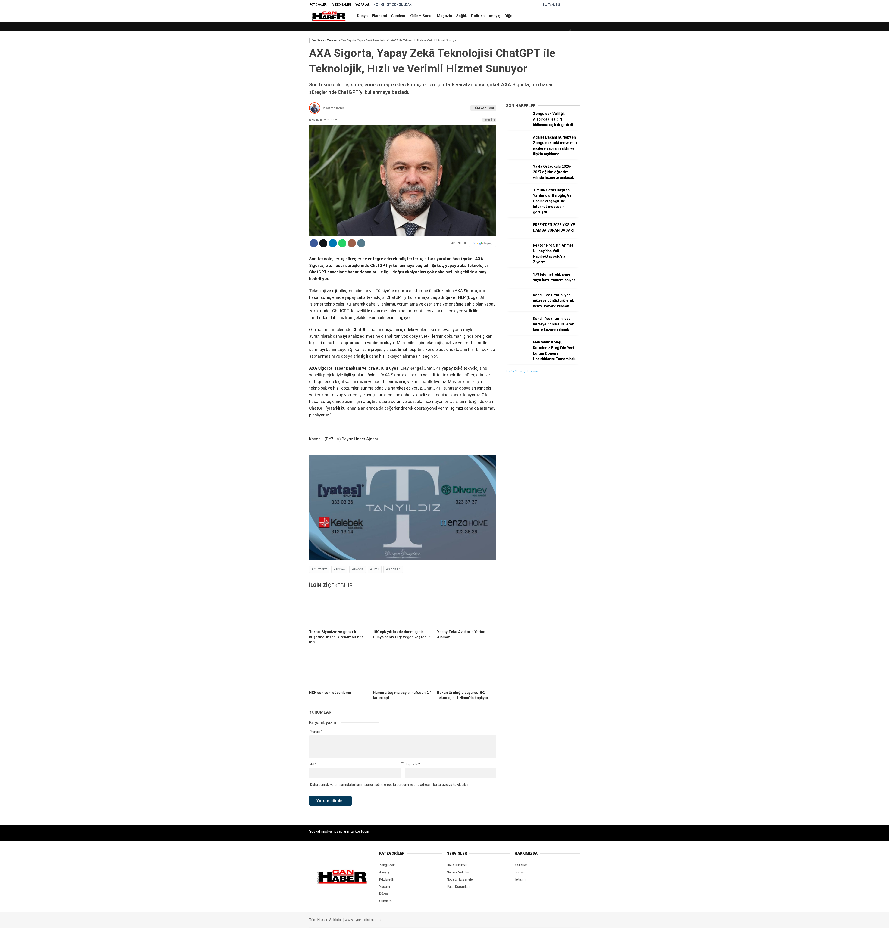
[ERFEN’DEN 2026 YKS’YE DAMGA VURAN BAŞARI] (517, 236)
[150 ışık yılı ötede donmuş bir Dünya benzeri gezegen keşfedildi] (402, 609)
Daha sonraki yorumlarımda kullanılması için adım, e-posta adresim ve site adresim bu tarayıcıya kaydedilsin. (390, 784)
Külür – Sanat (846, 143)
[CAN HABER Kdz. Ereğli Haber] (328, 20)
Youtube (860, 325)
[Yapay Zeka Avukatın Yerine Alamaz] (466, 609)
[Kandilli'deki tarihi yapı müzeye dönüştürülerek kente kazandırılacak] (517, 307)
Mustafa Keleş (333, 108)
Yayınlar (842, 94)
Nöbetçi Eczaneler (853, 208)
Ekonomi (842, 125)
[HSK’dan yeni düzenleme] (338, 670)
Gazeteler (844, 237)
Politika (841, 171)
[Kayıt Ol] (572, 15)
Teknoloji (489, 119)
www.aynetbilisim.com (363, 920)
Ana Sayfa (844, 26)
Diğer (839, 190)
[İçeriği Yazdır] (361, 243)
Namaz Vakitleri (848, 228)
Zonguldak (387, 865)
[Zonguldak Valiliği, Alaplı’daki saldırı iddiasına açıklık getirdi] (517, 125)
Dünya (840, 115)
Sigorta (394, 569)
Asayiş (841, 180)
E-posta (413, 764)
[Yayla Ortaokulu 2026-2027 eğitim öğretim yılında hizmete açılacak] (517, 178)
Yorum (316, 731)
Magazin (842, 153)
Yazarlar (843, 55)
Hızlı (376, 569)
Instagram (860, 312)
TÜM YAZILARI (483, 108)
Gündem (842, 134)
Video (841, 45)
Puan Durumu (847, 247)
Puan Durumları (458, 886)
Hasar (358, 569)
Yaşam (384, 886)
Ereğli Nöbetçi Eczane (522, 371)
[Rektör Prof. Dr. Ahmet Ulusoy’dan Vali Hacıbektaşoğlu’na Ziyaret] (517, 257)
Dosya (340, 569)
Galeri (841, 35)
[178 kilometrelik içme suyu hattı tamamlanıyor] (517, 286)
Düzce (384, 894)
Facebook (860, 292)
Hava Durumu (847, 218)
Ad (313, 764)
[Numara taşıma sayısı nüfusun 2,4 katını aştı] (402, 670)
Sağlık (840, 162)
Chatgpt (320, 569)
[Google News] (482, 243)
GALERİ (318, 4)
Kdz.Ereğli (386, 879)
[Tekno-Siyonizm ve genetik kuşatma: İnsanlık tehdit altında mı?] (338, 609)
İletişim (520, 879)
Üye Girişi (843, 74)
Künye (519, 872)
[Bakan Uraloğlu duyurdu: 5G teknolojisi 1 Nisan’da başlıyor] (466, 670)
